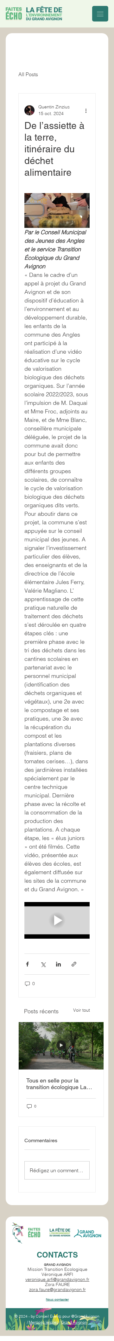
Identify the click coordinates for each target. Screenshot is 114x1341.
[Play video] (57, 920)
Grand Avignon (74, 1322)
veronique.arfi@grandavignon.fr (57, 1279)
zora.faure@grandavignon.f (56, 1289)
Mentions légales (43, 1322)
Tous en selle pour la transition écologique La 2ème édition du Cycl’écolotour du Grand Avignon (56, 1083)
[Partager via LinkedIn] (58, 964)
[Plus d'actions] (86, 110)
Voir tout (81, 1010)
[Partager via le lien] (74, 964)
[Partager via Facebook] (27, 964)
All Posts (28, 74)
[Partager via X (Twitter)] (43, 964)
